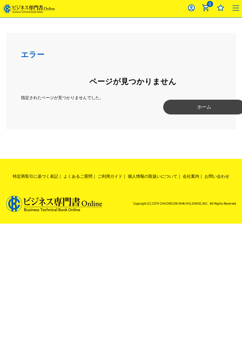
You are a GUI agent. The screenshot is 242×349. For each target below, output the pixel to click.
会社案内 (191, 176)
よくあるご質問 (77, 176)
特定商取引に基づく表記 (35, 176)
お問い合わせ (217, 176)
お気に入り (220, 7)
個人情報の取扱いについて (152, 176)
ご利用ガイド (110, 176)
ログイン (191, 7)
